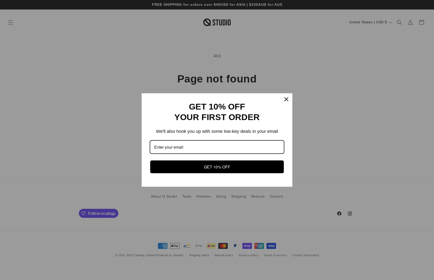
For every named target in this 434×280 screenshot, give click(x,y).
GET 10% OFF (217, 167)
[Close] (286, 99)
